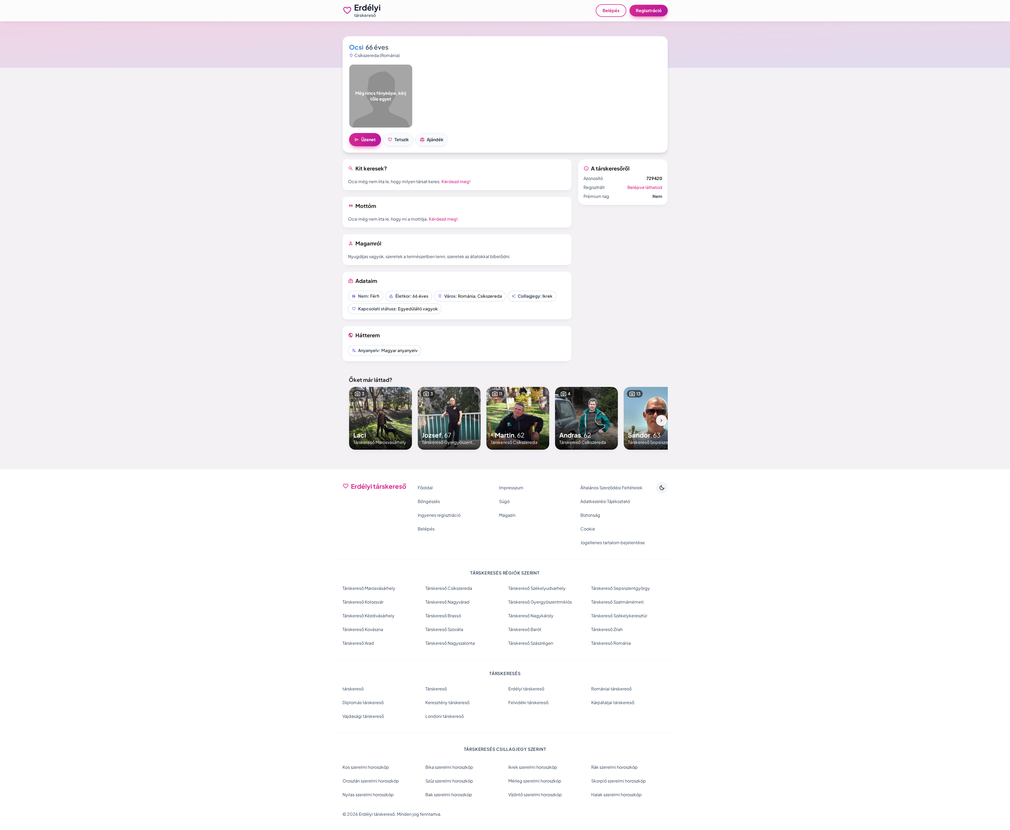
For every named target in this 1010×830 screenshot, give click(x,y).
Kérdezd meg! (456, 181)
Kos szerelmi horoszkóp (365, 767)
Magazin (507, 515)
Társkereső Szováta (444, 629)
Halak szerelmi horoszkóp (616, 794)
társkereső (353, 688)
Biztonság (590, 515)
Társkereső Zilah (607, 629)
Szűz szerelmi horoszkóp (449, 781)
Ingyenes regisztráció (439, 515)
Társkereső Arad (358, 643)
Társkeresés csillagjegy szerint (505, 749)
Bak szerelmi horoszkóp (448, 794)
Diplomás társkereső (363, 702)
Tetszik (398, 140)
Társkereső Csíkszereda (448, 588)
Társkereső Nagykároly (530, 615)
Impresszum (511, 487)
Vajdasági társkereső (363, 716)
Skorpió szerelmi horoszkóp (618, 781)
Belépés (611, 10)
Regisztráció (648, 10)
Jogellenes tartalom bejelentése (612, 542)
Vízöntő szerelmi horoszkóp (535, 794)
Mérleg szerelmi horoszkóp (534, 781)
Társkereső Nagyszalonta (450, 643)
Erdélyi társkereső (526, 688)
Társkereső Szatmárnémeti (617, 602)
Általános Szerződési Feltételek (611, 487)
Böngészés (429, 501)
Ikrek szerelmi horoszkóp (532, 767)
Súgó (504, 501)
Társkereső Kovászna (362, 629)
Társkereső (436, 688)
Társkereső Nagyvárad (447, 602)
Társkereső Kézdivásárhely (368, 615)
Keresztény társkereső (447, 702)
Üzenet (365, 140)
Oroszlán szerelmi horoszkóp (370, 781)
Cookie (587, 529)
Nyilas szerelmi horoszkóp (368, 794)
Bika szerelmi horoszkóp (449, 767)
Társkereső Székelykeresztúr (619, 615)
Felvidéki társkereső (528, 702)
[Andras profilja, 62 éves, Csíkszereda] (586, 418)
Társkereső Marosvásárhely (368, 588)
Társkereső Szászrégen (530, 643)
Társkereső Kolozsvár (362, 602)
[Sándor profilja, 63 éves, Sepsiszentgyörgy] (655, 418)
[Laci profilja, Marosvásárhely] (380, 418)
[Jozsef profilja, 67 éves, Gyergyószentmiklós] (449, 418)
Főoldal (425, 487)
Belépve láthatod (644, 187)
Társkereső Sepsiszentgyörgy (620, 588)
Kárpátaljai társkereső (612, 702)
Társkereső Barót (524, 629)
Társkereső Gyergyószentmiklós (540, 602)
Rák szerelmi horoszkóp (614, 767)
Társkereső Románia (611, 643)
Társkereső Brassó (443, 615)
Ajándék (431, 140)
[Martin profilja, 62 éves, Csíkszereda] (517, 418)
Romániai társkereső (611, 688)
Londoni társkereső (444, 716)
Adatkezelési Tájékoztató (605, 501)
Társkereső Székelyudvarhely (537, 588)
